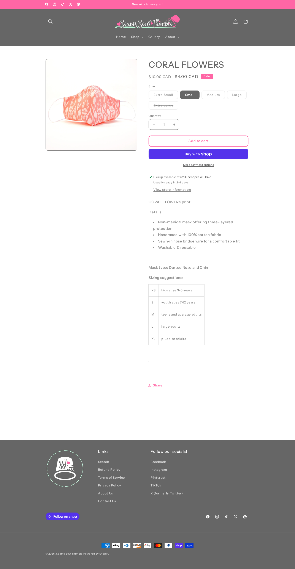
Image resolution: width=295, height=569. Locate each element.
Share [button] (157, 385)
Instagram (159, 470)
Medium (215, 95)
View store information (172, 190)
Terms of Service (111, 478)
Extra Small (166, 95)
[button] (51, 22)
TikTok (156, 485)
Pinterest (158, 478)
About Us (105, 493)
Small (190, 95)
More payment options (198, 164)
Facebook (158, 462)
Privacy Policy (109, 485)
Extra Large (166, 106)
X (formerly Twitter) (167, 493)
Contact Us (107, 501)
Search (103, 462)
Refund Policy (109, 470)
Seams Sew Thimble (69, 553)
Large (239, 95)
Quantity (155, 115)
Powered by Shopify (96, 553)
